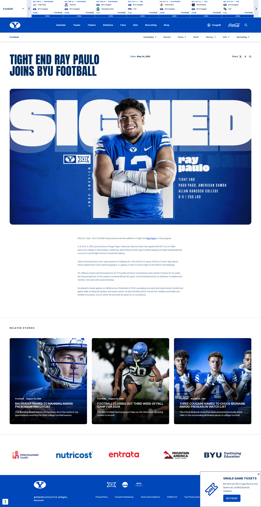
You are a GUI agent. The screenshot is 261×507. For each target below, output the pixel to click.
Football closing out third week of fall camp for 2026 (130, 405)
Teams (76, 25)
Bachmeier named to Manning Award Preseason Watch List (44, 405)
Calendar (61, 25)
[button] (29, 8)
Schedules (148, 37)
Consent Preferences (124, 497)
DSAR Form (172, 497)
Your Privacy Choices (193, 497)
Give (135, 25)
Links (47, 16)
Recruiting (150, 25)
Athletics (108, 25)
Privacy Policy (102, 497)
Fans (123, 25)
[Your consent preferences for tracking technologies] (5, 502)
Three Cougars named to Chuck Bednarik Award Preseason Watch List (212, 405)
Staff (196, 37)
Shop (166, 25)
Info (225, 37)
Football (19, 398)
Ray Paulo (151, 238)
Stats (181, 37)
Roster (167, 37)
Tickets (92, 25)
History (209, 37)
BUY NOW (233, 499)
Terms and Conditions (150, 497)
